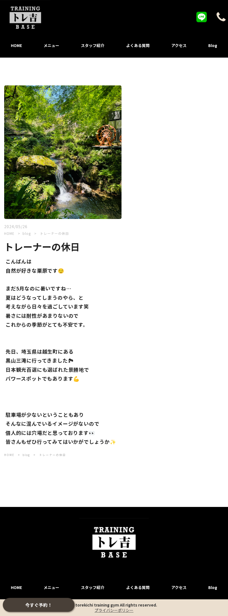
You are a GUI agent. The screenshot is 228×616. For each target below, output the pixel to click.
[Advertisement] (175, 124)
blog (27, 233)
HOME (9, 233)
